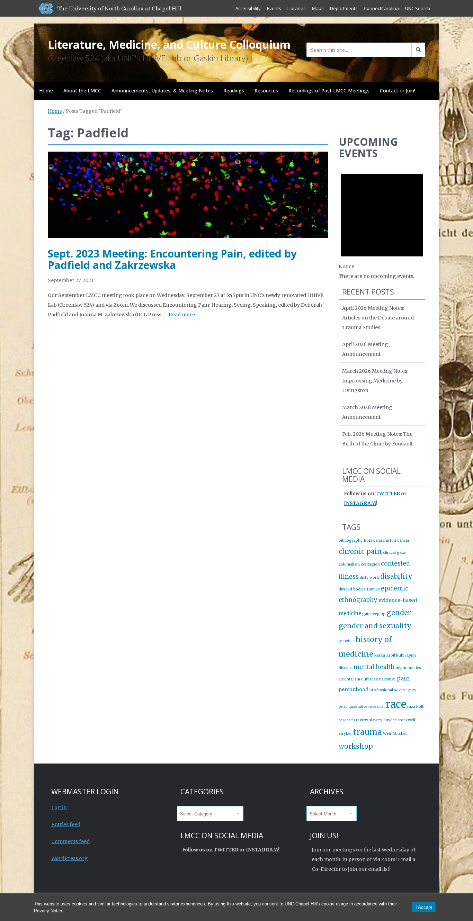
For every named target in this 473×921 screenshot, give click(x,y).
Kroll (390, 655)
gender (399, 612)
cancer (403, 540)
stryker (345, 733)
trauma (367, 732)
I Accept (424, 907)
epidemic (394, 588)
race (396, 704)
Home (46, 90)
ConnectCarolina (381, 8)
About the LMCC (82, 90)
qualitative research (366, 706)
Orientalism (349, 679)
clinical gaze (394, 552)
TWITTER (387, 493)
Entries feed (65, 824)
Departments (344, 8)
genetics (347, 641)
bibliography (351, 540)
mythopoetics (408, 668)
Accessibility (248, 8)
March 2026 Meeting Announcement (367, 412)
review (362, 720)
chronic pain (360, 551)
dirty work (369, 577)
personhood (353, 689)
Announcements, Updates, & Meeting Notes (162, 90)
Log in (59, 807)
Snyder (389, 720)
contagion (370, 564)
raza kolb (416, 706)
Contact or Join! (397, 90)
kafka (379, 655)
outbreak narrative (378, 679)
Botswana (373, 540)
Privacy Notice (48, 910)
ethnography (358, 600)
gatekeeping (374, 614)
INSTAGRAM (360, 503)
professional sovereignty (392, 690)
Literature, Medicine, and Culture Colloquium (169, 44)
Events (274, 8)
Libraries (296, 8)
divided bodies (352, 589)
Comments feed (70, 841)
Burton (389, 540)
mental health (374, 667)
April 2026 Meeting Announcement (365, 349)
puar (343, 706)
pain (403, 678)
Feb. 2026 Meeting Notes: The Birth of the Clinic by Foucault (377, 439)
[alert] (382, 222)
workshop (356, 746)
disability (396, 576)
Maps (318, 8)
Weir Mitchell (395, 733)
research (347, 720)
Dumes (373, 589)
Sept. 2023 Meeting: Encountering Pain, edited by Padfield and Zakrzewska (172, 259)
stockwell (406, 720)
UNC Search (417, 8)
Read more (182, 314)
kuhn (401, 655)
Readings (233, 90)
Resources (266, 90)
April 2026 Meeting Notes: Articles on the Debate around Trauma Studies (378, 318)
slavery (375, 720)
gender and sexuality (375, 626)
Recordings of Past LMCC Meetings (328, 90)
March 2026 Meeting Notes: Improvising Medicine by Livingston (375, 381)
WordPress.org (69, 858)
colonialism (349, 564)
